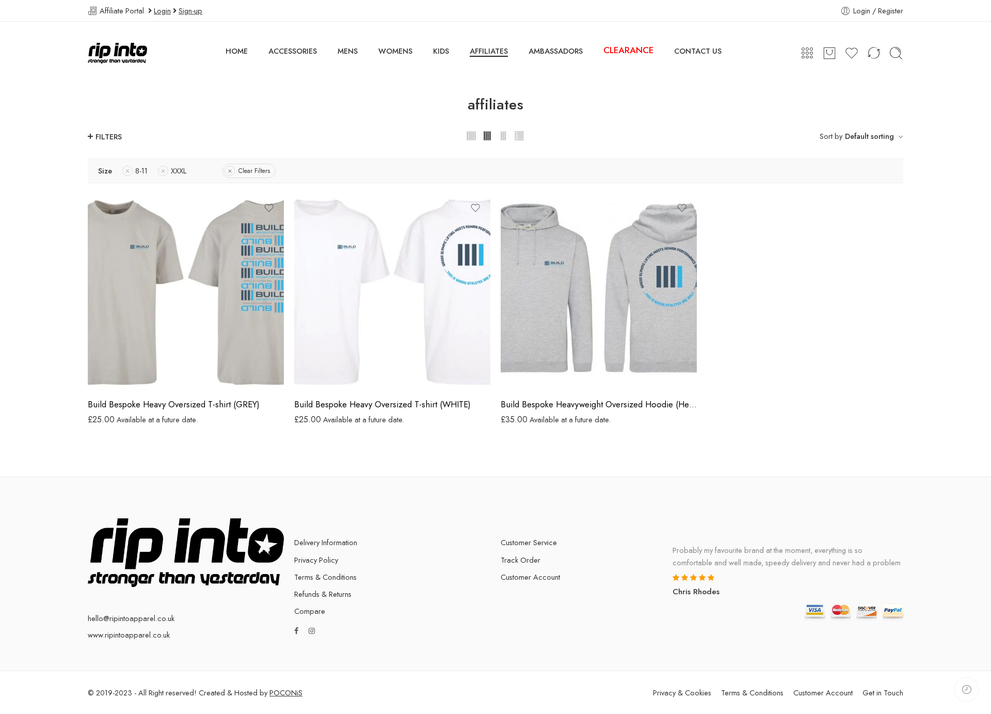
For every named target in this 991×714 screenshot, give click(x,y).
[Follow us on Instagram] (312, 631)
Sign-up (190, 10)
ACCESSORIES (292, 50)
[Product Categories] (807, 53)
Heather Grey (529, 374)
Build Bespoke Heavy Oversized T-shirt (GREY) (174, 404)
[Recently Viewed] (966, 689)
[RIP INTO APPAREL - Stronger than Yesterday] (117, 53)
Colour (98, 361)
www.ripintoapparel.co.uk (129, 634)
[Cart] (829, 53)
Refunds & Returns (322, 594)
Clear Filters (254, 171)
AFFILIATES (489, 50)
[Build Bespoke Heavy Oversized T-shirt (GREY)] (186, 292)
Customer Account (530, 577)
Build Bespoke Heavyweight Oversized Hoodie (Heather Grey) (599, 404)
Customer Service (529, 542)
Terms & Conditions (325, 577)
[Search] (896, 53)
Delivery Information (325, 542)
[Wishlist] (269, 208)
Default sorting (869, 136)
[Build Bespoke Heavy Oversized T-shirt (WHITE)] (392, 292)
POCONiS (285, 692)
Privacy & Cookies (682, 692)
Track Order (520, 559)
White (322, 374)
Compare (309, 611)
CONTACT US (698, 50)
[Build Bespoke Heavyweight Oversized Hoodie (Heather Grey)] (599, 292)
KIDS (441, 50)
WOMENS (395, 50)
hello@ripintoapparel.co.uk (131, 618)
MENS (348, 50)
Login (162, 10)
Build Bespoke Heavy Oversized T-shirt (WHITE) (382, 404)
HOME (237, 50)
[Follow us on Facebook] (296, 631)
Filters (108, 136)
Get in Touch (882, 692)
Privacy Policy (316, 559)
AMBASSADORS (556, 50)
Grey (116, 374)
